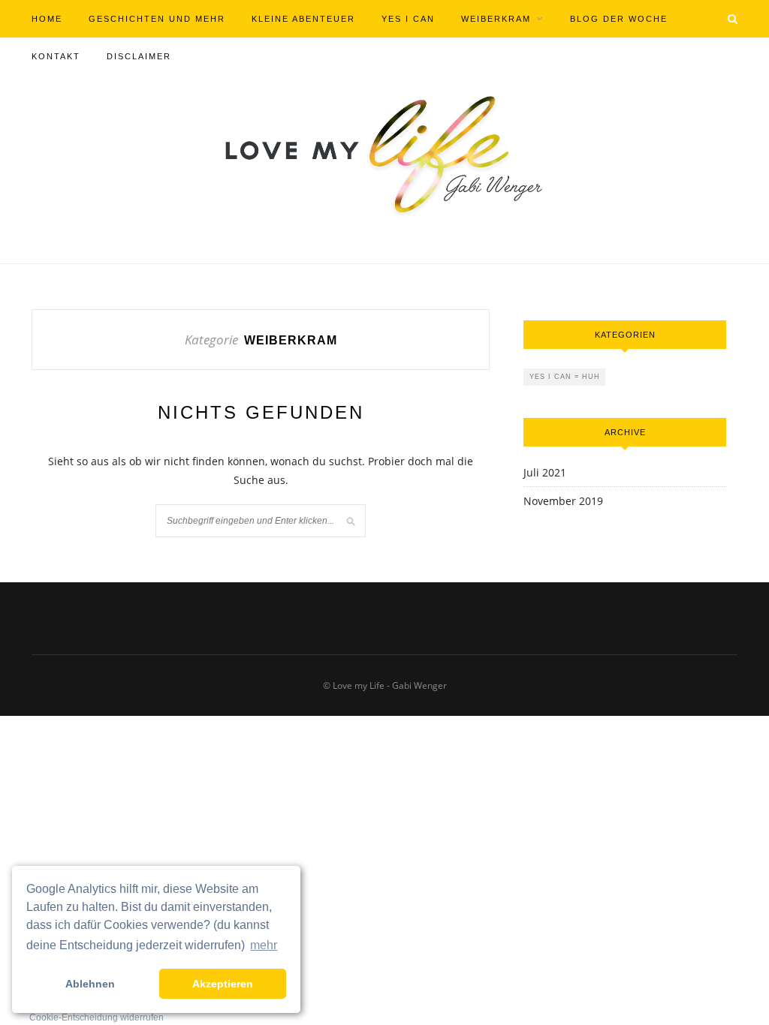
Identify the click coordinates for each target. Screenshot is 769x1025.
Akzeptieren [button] (222, 984)
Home (47, 18)
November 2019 (563, 501)
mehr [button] (263, 945)
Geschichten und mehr (157, 18)
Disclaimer (139, 56)
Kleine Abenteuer (303, 18)
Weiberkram (496, 18)
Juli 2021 (544, 472)
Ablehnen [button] (90, 984)
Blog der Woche (619, 18)
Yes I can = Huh (564, 376)
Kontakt (56, 56)
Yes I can (408, 18)
